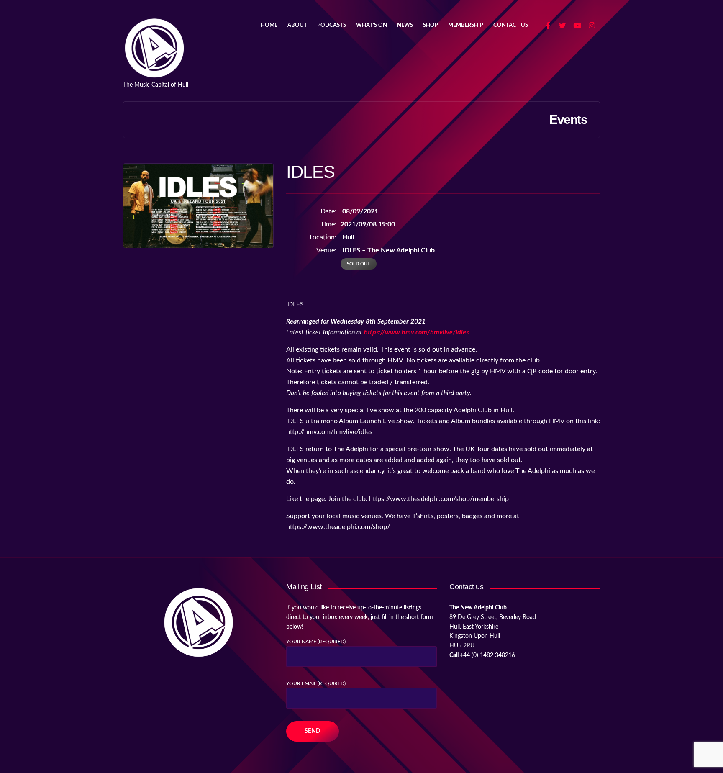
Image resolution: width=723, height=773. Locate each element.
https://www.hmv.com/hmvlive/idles (416, 332)
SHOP (430, 25)
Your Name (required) (316, 641)
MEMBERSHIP (465, 25)
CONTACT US (510, 25)
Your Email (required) (316, 683)
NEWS (405, 25)
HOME (269, 25)
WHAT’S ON (371, 25)
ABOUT (297, 25)
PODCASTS (331, 25)
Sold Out (358, 264)
